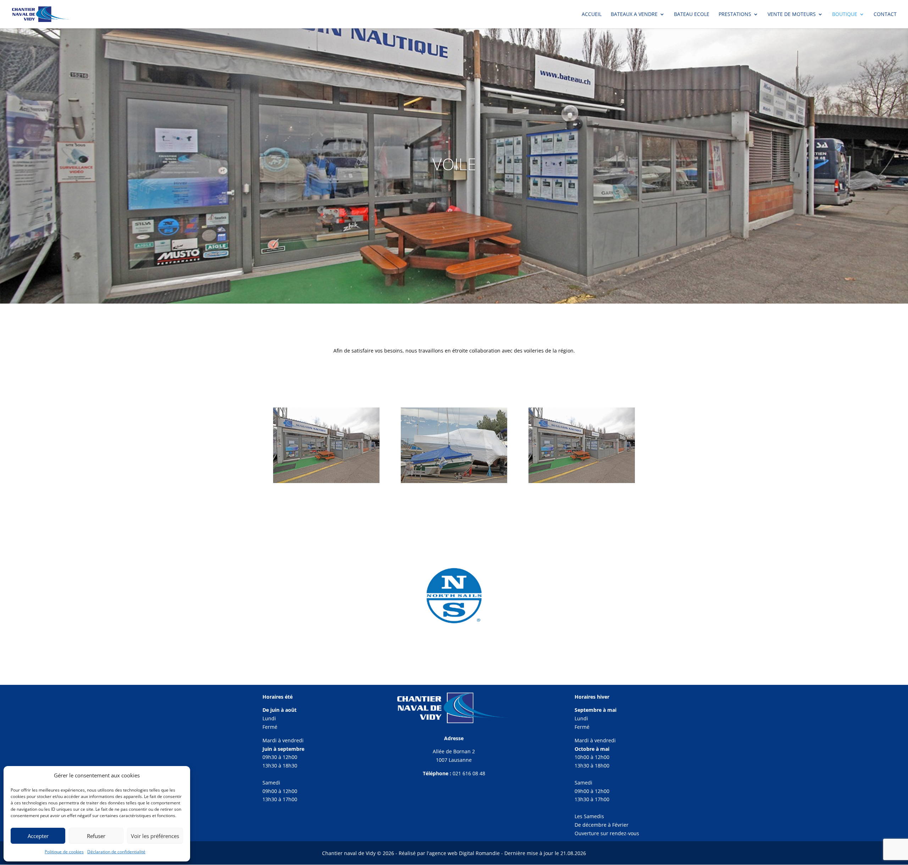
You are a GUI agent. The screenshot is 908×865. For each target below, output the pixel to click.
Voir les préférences (155, 835)
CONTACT (885, 14)
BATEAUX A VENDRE (634, 14)
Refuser (96, 835)
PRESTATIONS (735, 14)
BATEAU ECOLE (691, 14)
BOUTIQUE (844, 14)
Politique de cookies (64, 852)
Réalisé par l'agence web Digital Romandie (449, 853)
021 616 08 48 (469, 773)
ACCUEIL (592, 14)
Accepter (38, 835)
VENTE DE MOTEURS (792, 14)
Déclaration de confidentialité (116, 852)
